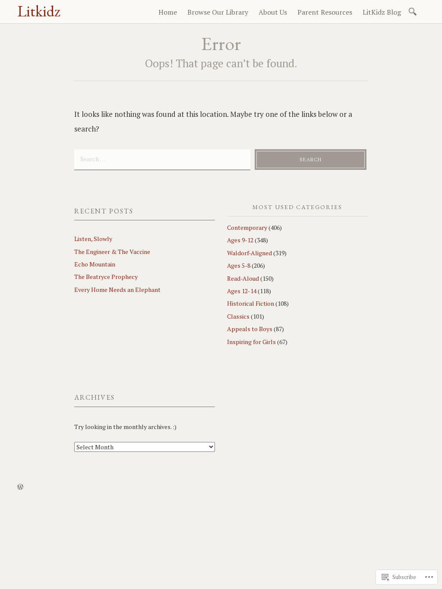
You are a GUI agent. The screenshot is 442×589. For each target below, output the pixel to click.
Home (167, 12)
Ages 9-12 (240, 240)
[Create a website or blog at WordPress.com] (20, 487)
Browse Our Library (217, 12)
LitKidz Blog (382, 12)
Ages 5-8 (238, 265)
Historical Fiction (250, 303)
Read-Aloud (243, 278)
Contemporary (247, 227)
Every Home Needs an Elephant (117, 289)
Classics (238, 316)
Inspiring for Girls (251, 342)
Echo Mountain (94, 264)
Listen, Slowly (93, 239)
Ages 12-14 (241, 291)
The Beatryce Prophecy (106, 277)
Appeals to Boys (249, 329)
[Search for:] (414, 11)
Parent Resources (324, 12)
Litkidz (38, 11)
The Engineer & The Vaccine (112, 252)
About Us (273, 12)
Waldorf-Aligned (249, 253)
